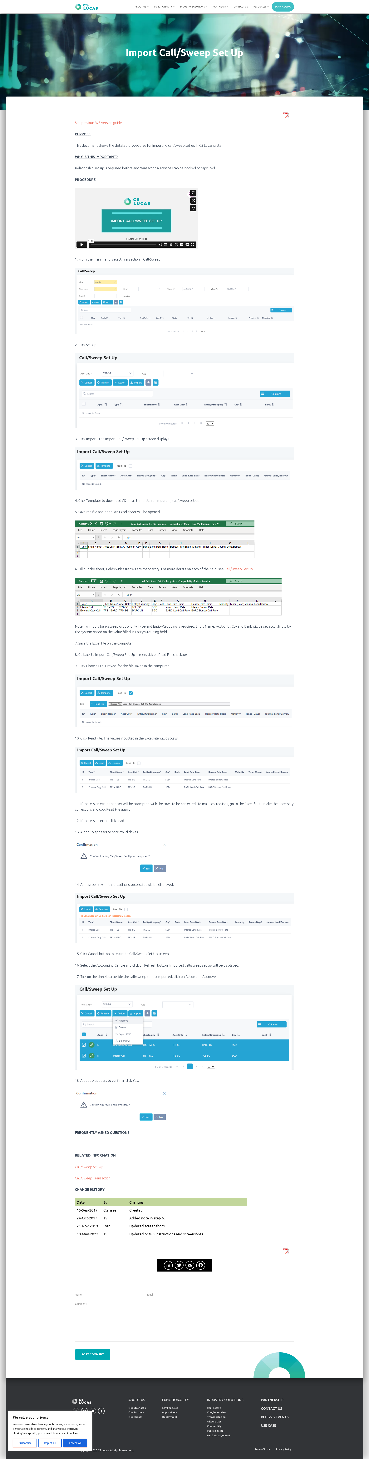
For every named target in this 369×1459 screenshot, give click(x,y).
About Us (141, 6)
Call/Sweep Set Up (238, 569)
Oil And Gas (214, 1421)
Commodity (214, 1426)
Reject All (50, 1443)
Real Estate (214, 1407)
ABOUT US (136, 1400)
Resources (260, 6)
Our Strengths (137, 1407)
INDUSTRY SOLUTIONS (225, 1400)
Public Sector (215, 1430)
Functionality (163, 6)
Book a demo (283, 6)
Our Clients (135, 1416)
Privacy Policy (283, 1449)
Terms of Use (262, 1449)
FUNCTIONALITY (175, 1400)
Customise (25, 1443)
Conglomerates (216, 1412)
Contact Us (241, 6)
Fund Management (218, 1435)
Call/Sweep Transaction (93, 1178)
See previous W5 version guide (98, 123)
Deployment (169, 1416)
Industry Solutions (192, 6)
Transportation (216, 1416)
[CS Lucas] (86, 6)
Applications (169, 1412)
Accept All (75, 1443)
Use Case (268, 1425)
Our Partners (136, 1412)
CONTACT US (271, 1408)
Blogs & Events (275, 1417)
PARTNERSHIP (272, 1400)
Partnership (220, 6)
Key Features (170, 1407)
